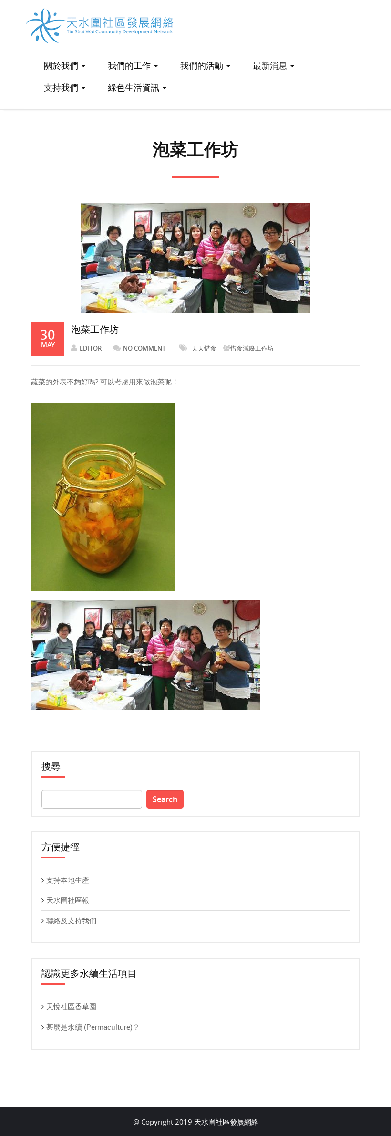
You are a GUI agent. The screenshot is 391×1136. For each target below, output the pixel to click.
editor (91, 348)
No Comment (144, 348)
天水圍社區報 (67, 900)
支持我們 (62, 87)
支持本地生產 (67, 880)
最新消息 (271, 65)
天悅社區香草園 (71, 1006)
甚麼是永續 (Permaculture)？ (93, 1027)
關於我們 (62, 65)
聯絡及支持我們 (71, 920)
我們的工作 (130, 65)
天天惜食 (204, 348)
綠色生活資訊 (135, 87)
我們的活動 (203, 65)
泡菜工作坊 (95, 329)
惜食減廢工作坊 (252, 348)
